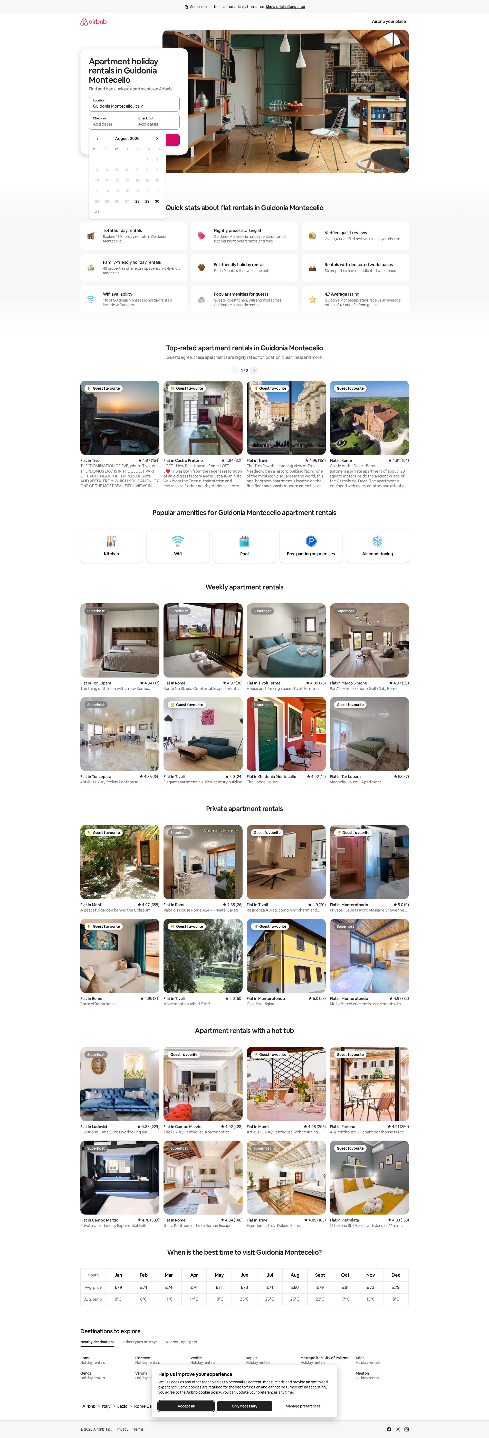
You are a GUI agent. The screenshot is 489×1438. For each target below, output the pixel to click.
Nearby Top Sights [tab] (181, 1342)
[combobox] (134, 106)
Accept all (186, 1406)
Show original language (285, 6)
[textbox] (111, 124)
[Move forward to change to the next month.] (156, 138)
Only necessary (244, 1406)
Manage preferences (303, 1406)
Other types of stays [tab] (140, 1342)
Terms (138, 1429)
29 (147, 201)
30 (157, 201)
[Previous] (235, 370)
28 (137, 201)
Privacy (122, 1429)
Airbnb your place (389, 21)
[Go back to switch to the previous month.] (97, 138)
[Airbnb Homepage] (93, 21)
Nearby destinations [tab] (97, 1342)
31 (97, 212)
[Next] (254, 370)
